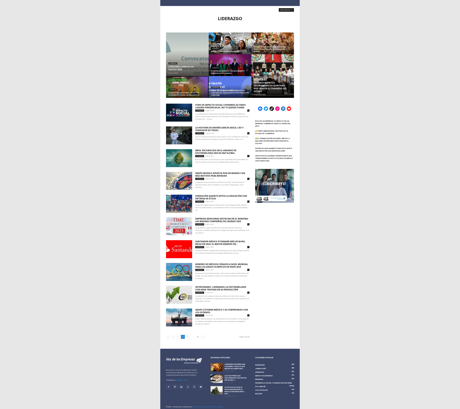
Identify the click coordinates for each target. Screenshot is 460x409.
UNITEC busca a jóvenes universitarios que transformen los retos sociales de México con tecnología (274, 158)
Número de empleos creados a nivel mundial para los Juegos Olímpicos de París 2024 (221, 265)
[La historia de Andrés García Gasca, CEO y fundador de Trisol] (179, 135)
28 (198, 337)
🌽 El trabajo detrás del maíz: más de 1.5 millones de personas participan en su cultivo (272, 140)
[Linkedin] (181, 387)
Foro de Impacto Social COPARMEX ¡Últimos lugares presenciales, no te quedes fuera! (220, 106)
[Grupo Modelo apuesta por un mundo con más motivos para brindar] (179, 181)
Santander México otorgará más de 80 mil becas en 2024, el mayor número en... (220, 242)
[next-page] (203, 337)
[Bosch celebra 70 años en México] (230, 45)
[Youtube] (200, 387)
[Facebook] (168, 387)
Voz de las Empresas (200, 407)
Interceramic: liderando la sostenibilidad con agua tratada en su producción (220, 288)
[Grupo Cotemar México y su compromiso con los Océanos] (179, 317)
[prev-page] (168, 337)
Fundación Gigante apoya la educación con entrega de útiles (221, 197)
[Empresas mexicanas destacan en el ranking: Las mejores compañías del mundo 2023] (179, 226)
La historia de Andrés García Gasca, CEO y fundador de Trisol (219, 129)
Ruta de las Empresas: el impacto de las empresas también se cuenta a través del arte (272, 123)
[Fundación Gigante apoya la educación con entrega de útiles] (179, 204)
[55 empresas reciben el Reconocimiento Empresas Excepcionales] (230, 67)
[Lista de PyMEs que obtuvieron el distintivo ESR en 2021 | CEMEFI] (217, 379)
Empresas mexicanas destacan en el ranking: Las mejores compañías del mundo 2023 (221, 220)
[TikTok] (187, 387)
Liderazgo (172, 63)
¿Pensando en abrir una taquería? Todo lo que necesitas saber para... (234, 366)
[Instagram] (174, 386)
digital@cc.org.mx (182, 380)
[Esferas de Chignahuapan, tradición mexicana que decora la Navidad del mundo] (272, 45)
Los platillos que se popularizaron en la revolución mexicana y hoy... (234, 390)
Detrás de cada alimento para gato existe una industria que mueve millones (273, 149)
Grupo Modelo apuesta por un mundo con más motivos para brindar (220, 174)
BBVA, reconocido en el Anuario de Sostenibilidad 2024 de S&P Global (215, 151)
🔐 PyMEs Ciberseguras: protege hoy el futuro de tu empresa (271, 132)
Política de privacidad (215, 407)
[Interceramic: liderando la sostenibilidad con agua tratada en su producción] (179, 295)
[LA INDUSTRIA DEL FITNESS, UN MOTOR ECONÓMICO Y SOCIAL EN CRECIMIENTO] (187, 89)
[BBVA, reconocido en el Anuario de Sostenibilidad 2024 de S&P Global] (179, 158)
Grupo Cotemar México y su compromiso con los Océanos (221, 311)
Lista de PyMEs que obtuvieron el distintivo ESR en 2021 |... (235, 378)
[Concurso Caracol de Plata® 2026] (187, 54)
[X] (194, 387)
